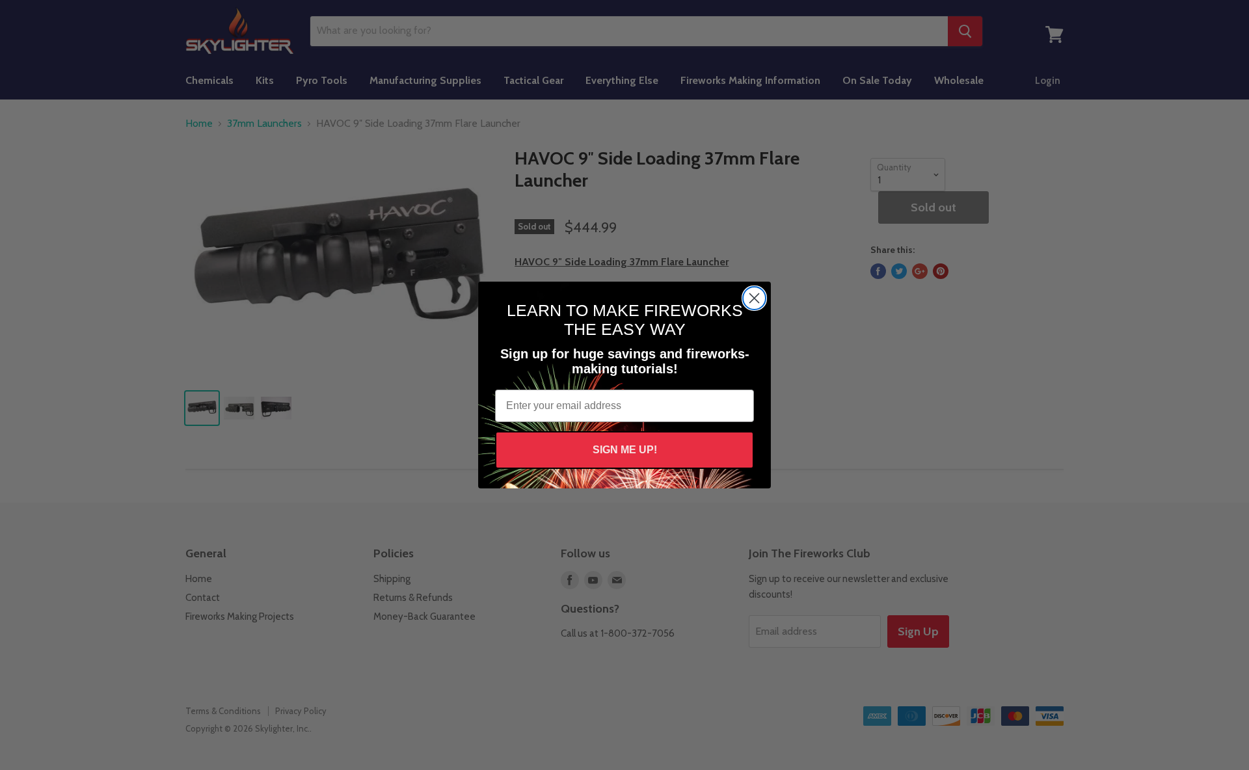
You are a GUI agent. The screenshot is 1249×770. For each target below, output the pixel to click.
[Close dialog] (754, 298)
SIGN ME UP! (625, 449)
